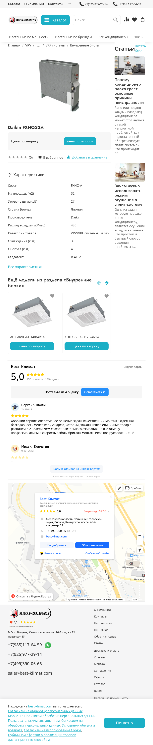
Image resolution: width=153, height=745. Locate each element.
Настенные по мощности (28, 37)
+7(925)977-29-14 (96, 4)
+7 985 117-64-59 (129, 4)
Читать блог (140, 48)
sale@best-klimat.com (30, 673)
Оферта (99, 677)
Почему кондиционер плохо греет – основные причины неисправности (129, 91)
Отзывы (99, 657)
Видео (98, 691)
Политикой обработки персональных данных (59, 716)
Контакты (55, 4)
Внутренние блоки (84, 45)
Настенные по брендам (73, 37)
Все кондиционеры (113, 37)
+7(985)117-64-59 (25, 644)
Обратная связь (105, 636)
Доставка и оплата (107, 650)
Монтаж (99, 664)
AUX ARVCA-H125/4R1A (82, 337)
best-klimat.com (40, 706)
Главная (14, 45)
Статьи (99, 643)
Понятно (124, 723)
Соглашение (102, 671)
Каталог (14, 4)
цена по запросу (80, 141)
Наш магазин (103, 623)
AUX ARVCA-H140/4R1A (27, 337)
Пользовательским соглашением (34, 720)
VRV (28, 45)
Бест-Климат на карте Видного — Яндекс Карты (76, 476)
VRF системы (55, 45)
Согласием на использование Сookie (52, 730)
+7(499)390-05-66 (25, 663)
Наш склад (101, 630)
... (38, 45)
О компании (34, 4)
